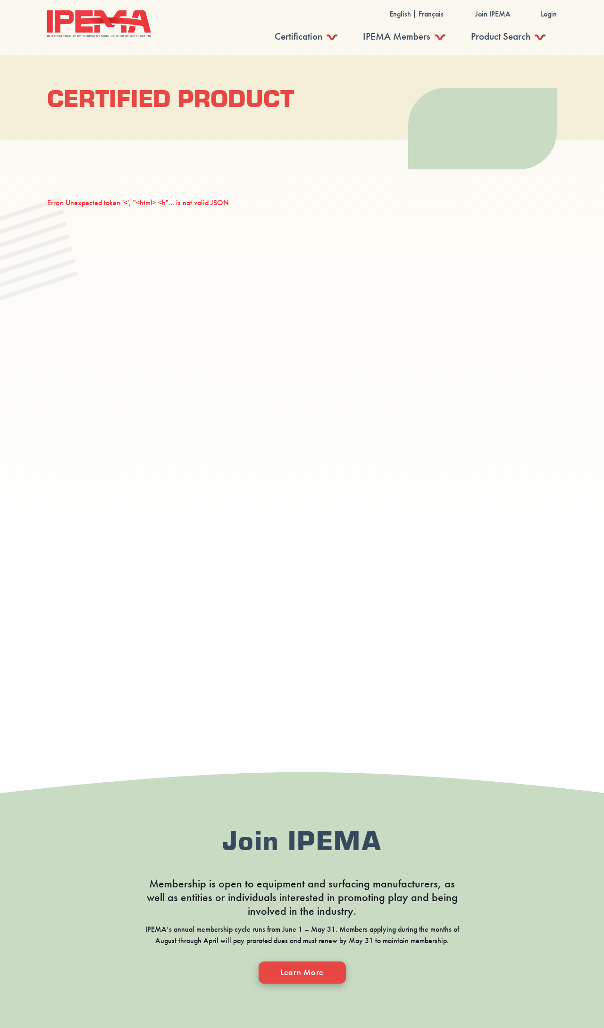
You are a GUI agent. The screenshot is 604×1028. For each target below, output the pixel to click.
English (400, 14)
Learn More (302, 972)
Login (549, 14)
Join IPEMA (493, 14)
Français (431, 14)
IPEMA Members (396, 36)
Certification (298, 36)
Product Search (500, 36)
